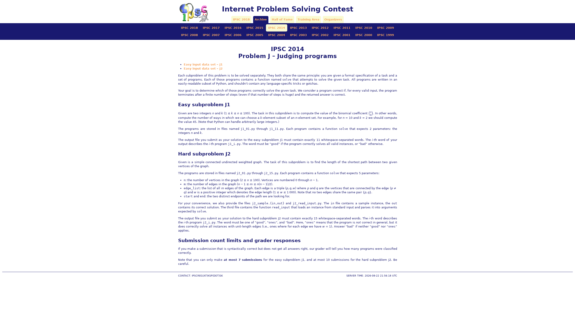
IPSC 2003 (298, 35)
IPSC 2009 (385, 27)
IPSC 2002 (320, 35)
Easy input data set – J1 (203, 64)
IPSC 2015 (254, 27)
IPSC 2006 (233, 35)
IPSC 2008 (189, 35)
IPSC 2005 (254, 35)
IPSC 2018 (241, 19)
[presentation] (370, 113)
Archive (261, 19)
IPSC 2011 (342, 27)
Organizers (333, 19)
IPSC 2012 (320, 27)
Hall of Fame (282, 19)
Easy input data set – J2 (203, 68)
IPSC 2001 (342, 35)
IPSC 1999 (385, 35)
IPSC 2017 (211, 27)
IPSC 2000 (363, 35)
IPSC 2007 (211, 35)
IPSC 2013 (298, 27)
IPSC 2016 (233, 27)
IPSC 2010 (363, 27)
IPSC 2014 (276, 27)
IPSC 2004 (276, 35)
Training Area (308, 19)
